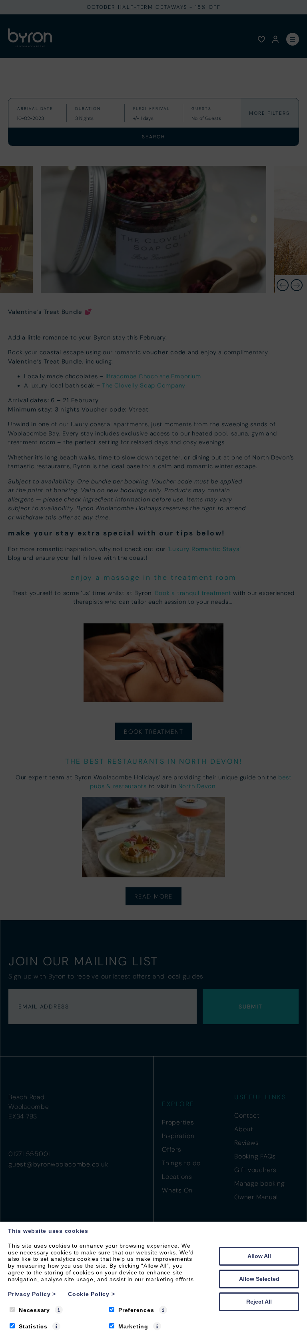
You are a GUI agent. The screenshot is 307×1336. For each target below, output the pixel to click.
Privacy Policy (32, 1294)
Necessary (34, 1310)
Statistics (33, 1326)
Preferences (136, 1310)
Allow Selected (259, 1279)
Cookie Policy (91, 1294)
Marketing (133, 1326)
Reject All (259, 1301)
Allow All (259, 1256)
